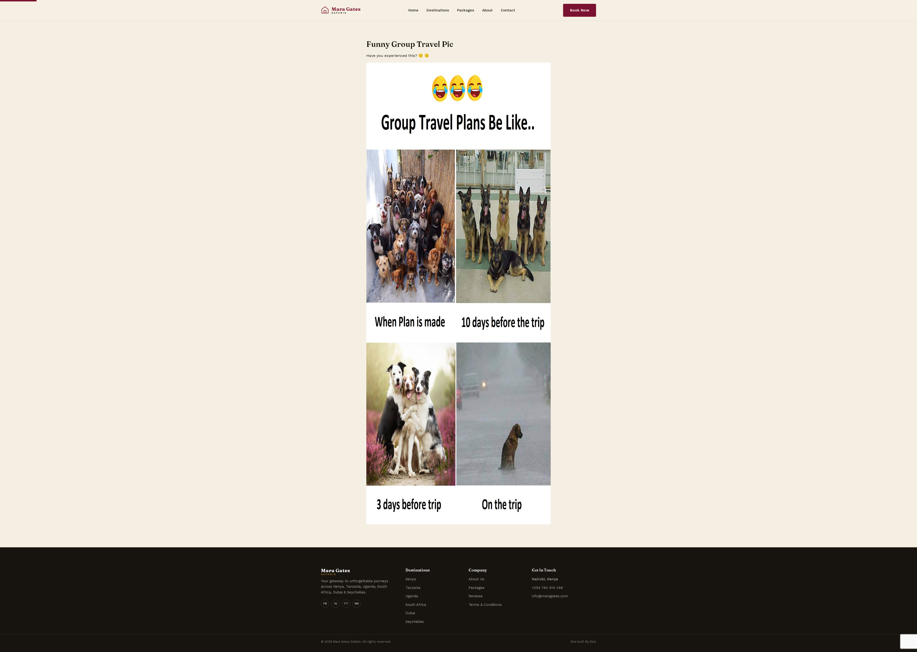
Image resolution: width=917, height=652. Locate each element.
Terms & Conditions (485, 605)
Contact (508, 10)
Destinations (438, 10)
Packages (465, 10)
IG (335, 603)
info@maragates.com (550, 596)
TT (346, 603)
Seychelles (414, 621)
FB (325, 603)
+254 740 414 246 (547, 588)
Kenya (410, 579)
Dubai (410, 613)
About (487, 10)
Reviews (476, 596)
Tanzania (412, 588)
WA (357, 603)
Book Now (579, 10)
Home (413, 10)
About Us (476, 579)
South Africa (415, 605)
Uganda (411, 596)
